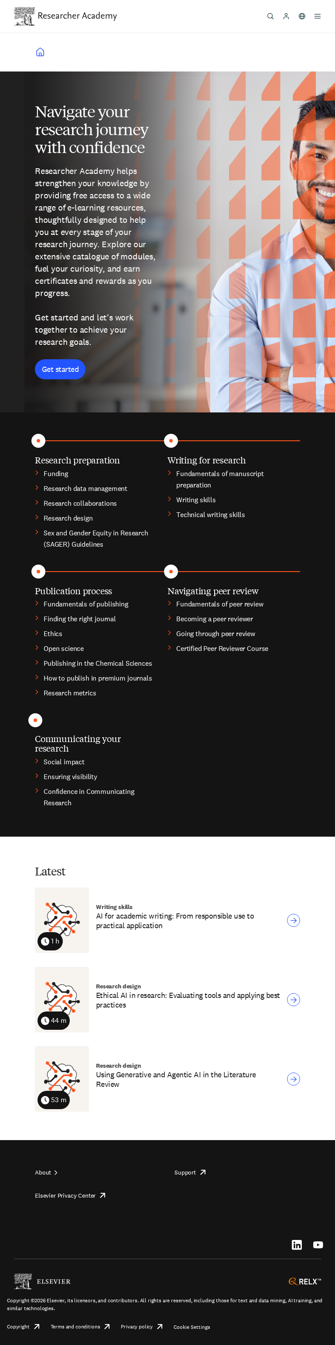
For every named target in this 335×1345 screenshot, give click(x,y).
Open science (64, 648)
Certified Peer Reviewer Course (222, 648)
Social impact (64, 761)
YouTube (318, 1244)
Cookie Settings (192, 1327)
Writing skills (196, 499)
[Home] (77, 16)
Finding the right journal (80, 618)
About (43, 1172)
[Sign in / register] (286, 16)
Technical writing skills (210, 514)
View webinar (293, 920)
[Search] (270, 16)
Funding (56, 473)
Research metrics (70, 693)
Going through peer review (215, 633)
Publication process (73, 590)
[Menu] (318, 16)
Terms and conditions (75, 1326)
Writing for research (207, 460)
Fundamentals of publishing (86, 604)
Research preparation (77, 460)
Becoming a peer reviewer (214, 618)
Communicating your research (77, 743)
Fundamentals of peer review (219, 604)
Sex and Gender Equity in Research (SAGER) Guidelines (96, 538)
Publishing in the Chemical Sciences (98, 663)
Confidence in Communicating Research (89, 797)
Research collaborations (80, 503)
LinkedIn (297, 1244)
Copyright (18, 1326)
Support (185, 1172)
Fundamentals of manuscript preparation (220, 479)
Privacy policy (137, 1326)
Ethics (53, 633)
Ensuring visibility (70, 776)
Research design (68, 518)
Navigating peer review (213, 590)
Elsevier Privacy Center (65, 1195)
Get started (60, 369)
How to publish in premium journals (98, 678)
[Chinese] (302, 16)
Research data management (85, 488)
